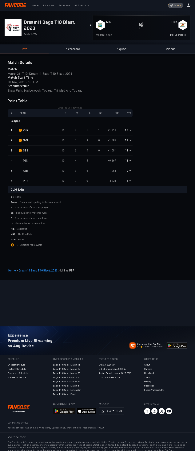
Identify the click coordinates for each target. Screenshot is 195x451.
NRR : (14, 234)
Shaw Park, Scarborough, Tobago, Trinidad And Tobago (45, 90)
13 (126, 160)
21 (126, 140)
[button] (24, 49)
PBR (174, 21)
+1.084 (112, 150)
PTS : (13, 239)
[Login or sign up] (188, 5)
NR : (13, 228)
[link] (178, 34)
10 (63, 130)
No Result (22, 229)
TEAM (22, 113)
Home (12, 270)
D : (12, 218)
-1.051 (112, 170)
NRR (117, 113)
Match (12, 69)
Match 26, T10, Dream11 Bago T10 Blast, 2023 (40, 74)
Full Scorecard (178, 35)
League (15, 120)
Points (21, 239)
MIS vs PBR (67, 270)
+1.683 (112, 140)
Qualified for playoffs (31, 245)
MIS (108, 21)
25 (126, 130)
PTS (128, 113)
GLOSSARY (17, 189)
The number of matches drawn (31, 218)
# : (12, 196)
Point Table (18, 101)
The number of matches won (31, 213)
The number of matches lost (29, 223)
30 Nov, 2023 (17, 82)
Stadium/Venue (18, 86)
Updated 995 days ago (70, 107)
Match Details (20, 62)
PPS (25, 180)
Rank (18, 197)
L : (12, 223)
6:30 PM (32, 82)
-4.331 (112, 180)
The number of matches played (32, 207)
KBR (25, 170)
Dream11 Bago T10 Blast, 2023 (38, 270)
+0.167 (112, 160)
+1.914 (112, 130)
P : (12, 207)
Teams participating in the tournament (40, 202)
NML (26, 140)
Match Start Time (20, 77)
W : (12, 212)
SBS (25, 150)
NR (100, 113)
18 (126, 150)
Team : (14, 202)
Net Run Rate (25, 234)
